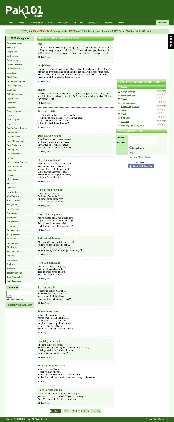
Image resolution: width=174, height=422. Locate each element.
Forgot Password (146, 157)
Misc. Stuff (78, 23)
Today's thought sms (16, 277)
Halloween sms (13, 154)
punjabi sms (44, 65)
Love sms (11, 188)
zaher (123, 110)
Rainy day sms (13, 234)
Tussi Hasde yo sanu (49, 135)
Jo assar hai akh (47, 287)
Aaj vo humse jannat (50, 214)
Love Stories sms (14, 192)
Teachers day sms (14, 273)
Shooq (124, 99)
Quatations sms (13, 230)
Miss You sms (13, 196)
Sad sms (10, 256)
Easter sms (11, 90)
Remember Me (138, 148)
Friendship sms (13, 120)
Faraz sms (11, 107)
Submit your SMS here (20, 305)
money (41, 89)
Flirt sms (10, 115)
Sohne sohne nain (48, 311)
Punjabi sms (12, 222)
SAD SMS (125, 118)
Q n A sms (11, 226)
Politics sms (12, 217)
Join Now (134, 157)
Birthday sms (13, 56)
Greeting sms (12, 149)
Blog (50, 23)
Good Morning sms (15, 141)
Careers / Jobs (93, 23)
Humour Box (62, 23)
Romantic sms (13, 251)
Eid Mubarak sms (15, 94)
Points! (121, 23)
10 (88, 411)
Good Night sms (14, 145)
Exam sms (11, 103)
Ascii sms (11, 47)
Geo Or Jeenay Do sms (17, 128)
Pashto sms (12, 213)
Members (163, 23)
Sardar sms (12, 260)
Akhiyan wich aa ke (49, 238)
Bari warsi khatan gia (50, 389)
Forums (21, 23)
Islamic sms (12, 175)
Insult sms (11, 171)
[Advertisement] (106, 10)
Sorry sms (11, 268)
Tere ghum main (128, 103)
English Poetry (13, 98)
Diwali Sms (12, 77)
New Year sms (13, 209)
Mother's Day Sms (15, 200)
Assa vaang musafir (49, 262)
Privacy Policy (152, 419)
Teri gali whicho (47, 111)
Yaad (123, 114)
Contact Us (163, 419)
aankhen (125, 121)
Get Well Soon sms (15, 132)
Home (10, 23)
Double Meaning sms (16, 81)
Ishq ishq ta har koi (49, 341)
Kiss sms (10, 183)
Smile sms (11, 264)
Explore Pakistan (36, 23)
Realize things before (130, 106)
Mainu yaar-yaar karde (51, 365)
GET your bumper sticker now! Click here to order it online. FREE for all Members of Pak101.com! (87, 31)
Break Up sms (13, 60)
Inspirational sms (14, 166)
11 (91, 411)
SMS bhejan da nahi (49, 160)
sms (40, 43)
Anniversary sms (14, 43)
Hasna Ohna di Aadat (50, 189)
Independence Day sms (17, 162)
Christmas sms (13, 69)
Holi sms (10, 158)
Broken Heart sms (15, 64)
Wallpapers (109, 23)
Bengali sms (12, 52)
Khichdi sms (12, 179)
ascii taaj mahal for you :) (132, 125)
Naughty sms (12, 205)
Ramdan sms (12, 243)
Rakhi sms (11, 239)
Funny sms (11, 124)
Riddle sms (11, 247)
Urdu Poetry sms (14, 281)
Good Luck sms (14, 137)
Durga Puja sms (14, 86)
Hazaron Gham (128, 95)
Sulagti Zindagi (128, 91)
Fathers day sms (14, 111)
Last (98, 411)
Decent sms (12, 73)
